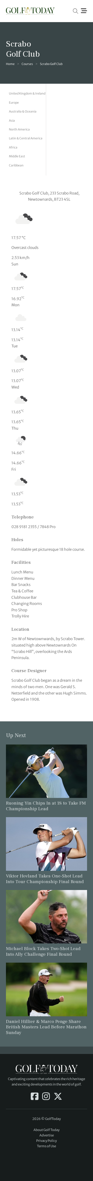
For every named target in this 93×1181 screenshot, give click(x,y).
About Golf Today (46, 1130)
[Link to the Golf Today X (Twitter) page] (58, 1096)
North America (19, 129)
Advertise (46, 1135)
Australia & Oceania (22, 111)
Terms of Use (46, 1146)
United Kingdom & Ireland (27, 93)
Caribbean (16, 165)
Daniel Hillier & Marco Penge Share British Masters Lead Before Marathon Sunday (46, 1027)
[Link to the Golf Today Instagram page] (46, 1096)
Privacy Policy (46, 1141)
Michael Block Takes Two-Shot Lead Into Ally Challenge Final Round (43, 951)
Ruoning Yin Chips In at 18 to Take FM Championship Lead (46, 806)
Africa (13, 147)
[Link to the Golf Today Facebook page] (34, 1096)
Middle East (17, 156)
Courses (27, 64)
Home (10, 64)
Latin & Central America (25, 138)
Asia (12, 120)
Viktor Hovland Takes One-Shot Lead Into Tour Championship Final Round (45, 879)
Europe (14, 102)
